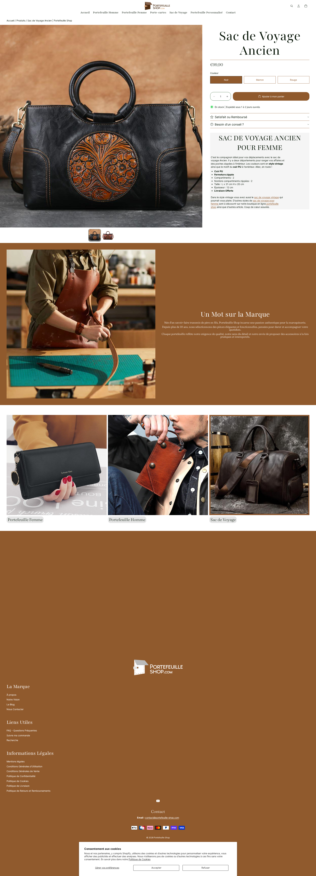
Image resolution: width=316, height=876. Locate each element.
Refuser (205, 867)
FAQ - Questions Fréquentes (22, 730)
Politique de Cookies (139, 859)
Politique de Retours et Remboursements (28, 790)
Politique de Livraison (18, 785)
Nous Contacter (15, 709)
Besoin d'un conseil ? (229, 124)
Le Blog (11, 704)
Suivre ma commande (18, 735)
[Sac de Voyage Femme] (218, 203)
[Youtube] (158, 801)
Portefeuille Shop (162, 837)
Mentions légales (16, 761)
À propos (11, 694)
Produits (20, 20)
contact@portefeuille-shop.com (162, 817)
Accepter (156, 867)
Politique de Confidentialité (21, 776)
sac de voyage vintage (266, 197)
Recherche (12, 740)
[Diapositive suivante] (198, 126)
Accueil (10, 20)
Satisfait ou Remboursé (231, 117)
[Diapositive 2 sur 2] (108, 235)
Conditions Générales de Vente (23, 771)
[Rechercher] (291, 6)
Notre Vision (13, 699)
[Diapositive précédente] (3, 126)
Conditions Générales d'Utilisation (24, 766)
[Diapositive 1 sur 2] (95, 235)
